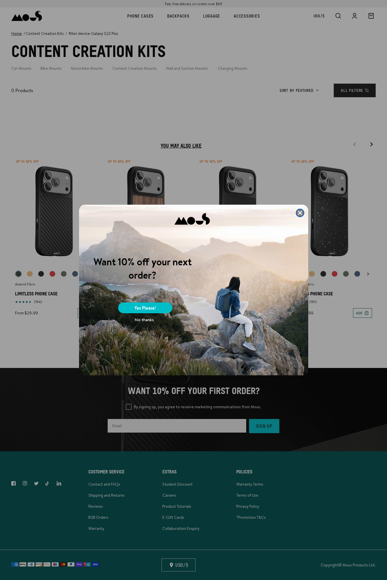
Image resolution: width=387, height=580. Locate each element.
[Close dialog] (300, 213)
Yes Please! (145, 308)
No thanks (144, 320)
